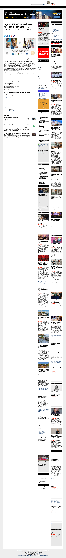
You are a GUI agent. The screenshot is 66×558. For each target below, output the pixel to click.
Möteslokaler (24, 7)
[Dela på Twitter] (5, 35)
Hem (4, 19)
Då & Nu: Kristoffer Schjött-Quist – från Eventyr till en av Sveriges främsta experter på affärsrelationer (56, 268)
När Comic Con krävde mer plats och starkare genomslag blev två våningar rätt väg (42, 463)
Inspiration (31, 7)
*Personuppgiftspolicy (41, 88)
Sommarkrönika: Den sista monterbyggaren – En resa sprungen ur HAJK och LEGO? (56, 508)
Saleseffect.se (34, 555)
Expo (52, 511)
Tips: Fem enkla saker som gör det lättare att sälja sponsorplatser (44, 125)
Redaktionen (11, 109)
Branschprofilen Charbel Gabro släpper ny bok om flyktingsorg (56, 245)
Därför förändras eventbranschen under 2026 (42, 30)
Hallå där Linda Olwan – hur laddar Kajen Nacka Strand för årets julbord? (57, 2)
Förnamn (39, 67)
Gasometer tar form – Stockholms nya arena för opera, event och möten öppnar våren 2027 (43, 264)
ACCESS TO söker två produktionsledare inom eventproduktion (56, 27)
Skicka (43, 90)
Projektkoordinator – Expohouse (56, 36)
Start (4, 7)
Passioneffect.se (29, 555)
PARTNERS (57, 7)
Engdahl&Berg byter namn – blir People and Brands (56, 79)
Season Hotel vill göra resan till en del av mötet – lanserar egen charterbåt (43, 319)
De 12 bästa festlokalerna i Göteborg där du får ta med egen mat (56, 197)
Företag (39, 80)
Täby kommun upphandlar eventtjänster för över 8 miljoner (43, 173)
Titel (38, 76)
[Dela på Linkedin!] (9, 35)
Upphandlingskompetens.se (43, 555)
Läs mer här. (39, 553)
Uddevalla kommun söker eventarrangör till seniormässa (43, 167)
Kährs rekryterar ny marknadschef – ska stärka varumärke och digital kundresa (56, 437)
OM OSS (62, 7)
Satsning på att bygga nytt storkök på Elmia (11, 117)
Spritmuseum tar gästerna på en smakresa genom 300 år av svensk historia (43, 370)
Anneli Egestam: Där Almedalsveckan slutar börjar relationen (55, 460)
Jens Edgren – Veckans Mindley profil (43, 151)
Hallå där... (53, 4)
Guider (43, 7)
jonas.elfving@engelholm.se (8, 97)
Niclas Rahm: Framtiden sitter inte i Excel (55, 486)
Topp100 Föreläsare (16, 7)
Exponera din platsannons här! (56, 43)
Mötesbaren (9, 7)
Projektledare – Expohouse (57, 37)
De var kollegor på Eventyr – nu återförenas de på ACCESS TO (56, 102)
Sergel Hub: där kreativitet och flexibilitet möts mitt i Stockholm (56, 343)
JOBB (46, 7)
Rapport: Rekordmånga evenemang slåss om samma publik (55, 220)
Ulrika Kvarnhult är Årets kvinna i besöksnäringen (56, 323)
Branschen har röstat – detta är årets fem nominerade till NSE (56, 369)
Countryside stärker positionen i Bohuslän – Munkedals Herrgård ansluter (43, 417)
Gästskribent (53, 487)
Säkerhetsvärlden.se (21, 555)
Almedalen (53, 463)
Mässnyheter (10, 21)
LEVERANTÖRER (51, 7)
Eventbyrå (53, 81)
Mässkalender (37, 7)
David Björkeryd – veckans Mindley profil (42, 195)
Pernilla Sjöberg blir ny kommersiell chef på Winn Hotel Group (56, 416)
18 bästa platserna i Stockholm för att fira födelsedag (55, 150)
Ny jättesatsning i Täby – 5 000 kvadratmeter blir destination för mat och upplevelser (56, 129)
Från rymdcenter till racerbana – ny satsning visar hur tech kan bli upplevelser (42, 396)
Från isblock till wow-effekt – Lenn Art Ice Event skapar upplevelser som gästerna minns (43, 345)
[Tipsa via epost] (12, 35)
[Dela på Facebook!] (7, 35)
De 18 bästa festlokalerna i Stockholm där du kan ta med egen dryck (56, 174)
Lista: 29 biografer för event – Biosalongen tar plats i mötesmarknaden (43, 439)
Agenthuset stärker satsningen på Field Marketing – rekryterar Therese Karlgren (55, 393)
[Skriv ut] (14, 36)
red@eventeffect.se (12, 110)
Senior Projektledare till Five (57, 39)
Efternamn (39, 71)
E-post (39, 62)
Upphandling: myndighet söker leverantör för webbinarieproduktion (43, 177)
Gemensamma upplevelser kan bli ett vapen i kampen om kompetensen (56, 55)
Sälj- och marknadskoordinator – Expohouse (56, 30)
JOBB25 (5, 107)
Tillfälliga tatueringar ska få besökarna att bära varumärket (43, 222)
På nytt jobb (53, 396)
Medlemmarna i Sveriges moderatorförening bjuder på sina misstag (44, 134)
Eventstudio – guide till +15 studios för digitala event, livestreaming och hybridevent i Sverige (43, 290)
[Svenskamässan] (33, 18)
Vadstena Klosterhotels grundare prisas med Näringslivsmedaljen (55, 301)
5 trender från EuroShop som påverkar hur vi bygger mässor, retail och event (56, 531)
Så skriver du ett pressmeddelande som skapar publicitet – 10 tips (44, 121)
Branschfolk (53, 247)
